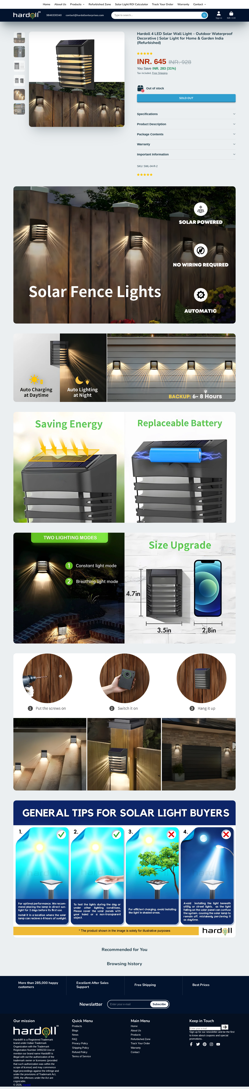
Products (75, 4)
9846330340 (54, 15)
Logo (26, 15)
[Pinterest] (204, 1044)
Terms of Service (81, 1056)
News (75, 1034)
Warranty (183, 4)
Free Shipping (159, 73)
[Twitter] (198, 1044)
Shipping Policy (80, 1047)
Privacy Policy (80, 1043)
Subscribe (159, 1004)
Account (219, 15)
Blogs (75, 1030)
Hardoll (26, 1084)
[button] (145, 53)
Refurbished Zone (100, 4)
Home (46, 4)
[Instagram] (211, 1044)
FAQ (74, 1039)
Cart (231, 15)
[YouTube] (218, 1044)
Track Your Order (162, 4)
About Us (60, 4)
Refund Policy (79, 1052)
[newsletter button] (224, 1027)
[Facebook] (191, 1044)
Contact (198, 4)
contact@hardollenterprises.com (85, 15)
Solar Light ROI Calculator (131, 4)
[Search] (204, 15)
